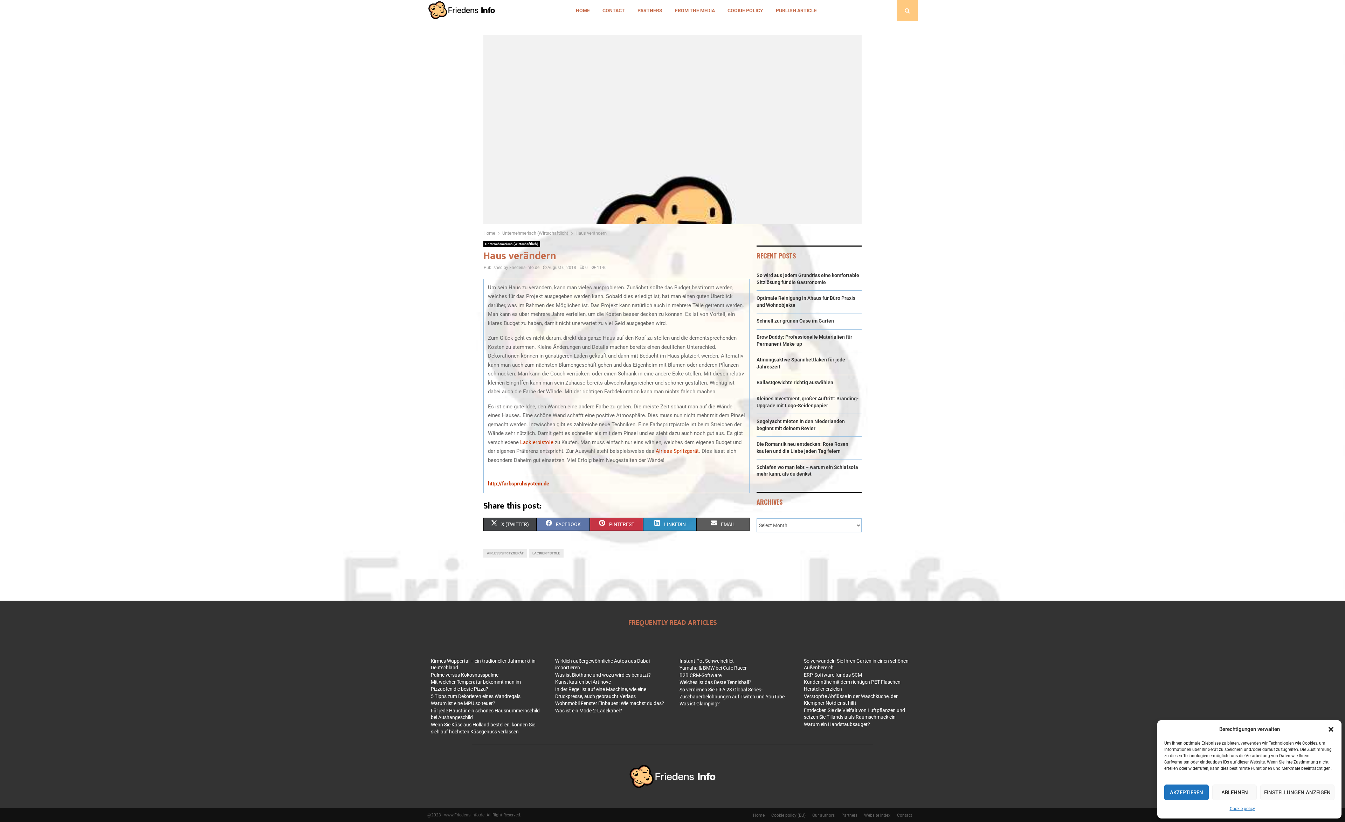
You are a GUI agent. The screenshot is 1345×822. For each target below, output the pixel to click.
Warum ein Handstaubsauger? (837, 724)
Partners (649, 10)
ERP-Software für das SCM (833, 675)
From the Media (695, 10)
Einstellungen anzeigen (1297, 792)
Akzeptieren (1186, 792)
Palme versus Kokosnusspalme (464, 675)
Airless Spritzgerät (677, 451)
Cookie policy (1242, 808)
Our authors (823, 815)
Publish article (796, 10)
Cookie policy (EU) (788, 815)
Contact (613, 10)
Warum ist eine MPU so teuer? (463, 703)
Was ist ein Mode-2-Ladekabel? (588, 710)
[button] (1330, 729)
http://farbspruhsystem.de (518, 484)
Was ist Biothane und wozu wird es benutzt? (603, 675)
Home (583, 10)
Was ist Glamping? (700, 703)
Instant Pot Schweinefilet (707, 661)
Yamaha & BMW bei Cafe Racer (713, 668)
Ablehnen (1234, 792)
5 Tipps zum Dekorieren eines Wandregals (475, 696)
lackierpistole (546, 553)
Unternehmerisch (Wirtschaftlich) (511, 244)
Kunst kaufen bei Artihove (583, 682)
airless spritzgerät (505, 553)
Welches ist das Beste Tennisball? (715, 682)
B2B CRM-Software (701, 675)
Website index (877, 815)
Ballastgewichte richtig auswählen (795, 382)
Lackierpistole (536, 442)
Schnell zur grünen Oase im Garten (795, 321)
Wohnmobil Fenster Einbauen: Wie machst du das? (609, 703)
